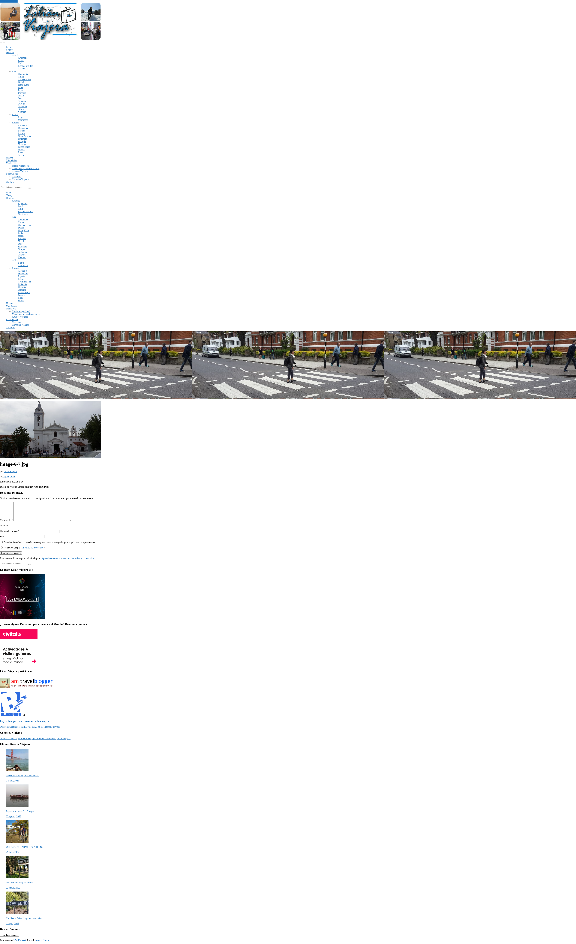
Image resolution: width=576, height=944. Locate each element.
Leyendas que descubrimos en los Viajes (24, 721)
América (16, 55)
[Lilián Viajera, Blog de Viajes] (50, 39)
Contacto (10, 182)
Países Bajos (24, 147)
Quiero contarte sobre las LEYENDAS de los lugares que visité (30, 727)
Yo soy (9, 49)
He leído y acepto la (24, 547)
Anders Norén (42, 940)
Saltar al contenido (9, 1)
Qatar (20, 98)
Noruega (22, 144)
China (21, 76)
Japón (21, 90)
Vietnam (22, 112)
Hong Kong (23, 85)
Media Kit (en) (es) (21, 165)
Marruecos (23, 120)
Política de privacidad (33, 547)
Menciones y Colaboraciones (25, 168)
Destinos (10, 52)
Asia (14, 71)
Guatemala (23, 68)
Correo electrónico (9, 531)
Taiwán (21, 109)
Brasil (21, 60)
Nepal (21, 95)
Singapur (22, 101)
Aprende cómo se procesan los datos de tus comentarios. (68, 558)
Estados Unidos (25, 66)
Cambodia (23, 74)
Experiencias (12, 174)
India (20, 87)
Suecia (21, 155)
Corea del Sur (24, 79)
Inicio (8, 47)
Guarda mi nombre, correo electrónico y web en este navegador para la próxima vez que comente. (50, 542)
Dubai (21, 82)
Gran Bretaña (24, 136)
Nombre (5, 525)
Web (2, 536)
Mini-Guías (11, 160)
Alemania (22, 125)
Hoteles (9, 157)
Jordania (22, 93)
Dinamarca (23, 128)
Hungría (22, 141)
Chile (20, 63)
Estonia (21, 133)
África (15, 114)
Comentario (6, 520)
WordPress (19, 940)
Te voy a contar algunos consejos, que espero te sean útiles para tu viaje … (35, 738)
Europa (15, 122)
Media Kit (11, 163)
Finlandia (22, 138)
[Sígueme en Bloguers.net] (13, 715)
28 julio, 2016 (8, 476)
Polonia (21, 149)
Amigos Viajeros (20, 171)
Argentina (22, 58)
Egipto (21, 117)
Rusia (20, 152)
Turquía (21, 103)
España (21, 130)
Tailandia (22, 106)
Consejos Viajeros (20, 179)
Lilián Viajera (10, 471)
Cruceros (16, 176)
